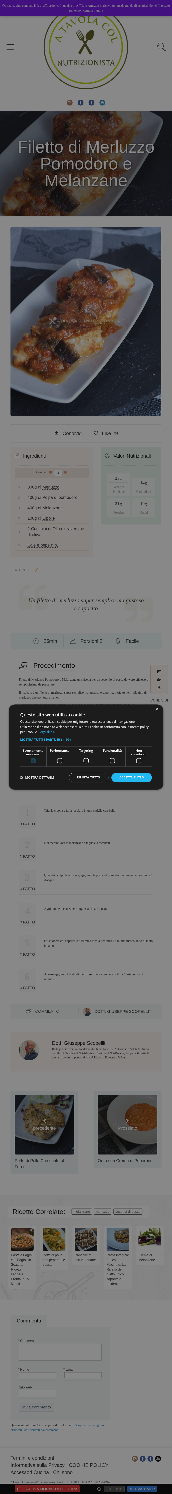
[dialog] (86, 747)
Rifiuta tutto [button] (88, 777)
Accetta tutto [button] (131, 777)
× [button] (156, 709)
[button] (86, 739)
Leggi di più (47, 732)
